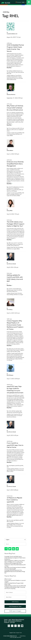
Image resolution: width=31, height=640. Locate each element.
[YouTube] (9, 626)
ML (9, 72)
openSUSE (21, 520)
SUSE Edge (21, 78)
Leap (14, 520)
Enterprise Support (10, 290)
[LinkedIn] (19, 626)
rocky (10, 521)
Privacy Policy (12, 637)
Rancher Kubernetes (10, 356)
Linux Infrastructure (13, 128)
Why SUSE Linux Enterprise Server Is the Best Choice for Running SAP (15, 568)
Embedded (9, 76)
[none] (15, 539)
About (5, 621)
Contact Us (6, 622)
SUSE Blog (6, 12)
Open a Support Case (17, 632)
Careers (6, 619)
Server (8, 294)
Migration (13, 465)
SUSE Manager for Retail (13, 358)
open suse (12, 412)
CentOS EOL (20, 243)
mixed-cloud (12, 351)
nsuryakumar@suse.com (12, 33)
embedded (14, 70)
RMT (10, 291)
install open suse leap (15, 411)
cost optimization (17, 348)
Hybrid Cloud (12, 350)
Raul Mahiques (10, 375)
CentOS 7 (15, 243)
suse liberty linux (16, 245)
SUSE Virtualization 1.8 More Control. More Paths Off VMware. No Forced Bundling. (15, 561)
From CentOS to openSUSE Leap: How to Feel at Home (15, 445)
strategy (18, 351)
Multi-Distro (17, 189)
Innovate (12, 192)
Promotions (20, 293)
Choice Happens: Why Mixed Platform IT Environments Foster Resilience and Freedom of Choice (15, 325)
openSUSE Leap (17, 412)
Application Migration (15, 468)
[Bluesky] (22, 626)
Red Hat (20, 290)
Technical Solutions (13, 195)
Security (16, 132)
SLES (21, 128)
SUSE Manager (14, 191)
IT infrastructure (10, 188)
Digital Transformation (19, 353)
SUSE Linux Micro (10, 471)
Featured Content (14, 293)
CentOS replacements (17, 288)
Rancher (22, 72)
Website (11, 135)
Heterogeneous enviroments (18, 187)
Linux (8, 72)
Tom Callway (9, 309)
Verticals (14, 79)
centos (10, 187)
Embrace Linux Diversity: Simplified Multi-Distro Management (15, 164)
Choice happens (9, 244)
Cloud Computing (14, 414)
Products (20, 76)
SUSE (10, 73)
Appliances (13, 75)
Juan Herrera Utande (11, 263)
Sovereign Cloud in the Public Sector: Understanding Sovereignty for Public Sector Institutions (15, 558)
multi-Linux (13, 72)
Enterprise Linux (19, 70)
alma (10, 520)
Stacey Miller (10, 210)
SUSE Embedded (10, 79)
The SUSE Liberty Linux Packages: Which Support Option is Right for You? (15, 224)
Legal (9, 619)
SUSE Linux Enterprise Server (18, 470)
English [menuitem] (7, 539)
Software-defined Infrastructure (12, 78)
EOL (12, 187)
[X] (15, 626)
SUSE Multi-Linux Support (11, 248)
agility (10, 348)
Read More (9, 67)
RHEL (8, 73)
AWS (9, 243)
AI (9, 70)
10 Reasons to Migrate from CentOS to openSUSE (14, 500)
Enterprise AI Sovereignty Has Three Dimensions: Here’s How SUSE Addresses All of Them (15, 565)
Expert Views (13, 247)
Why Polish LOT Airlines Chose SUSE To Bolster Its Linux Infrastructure (15, 108)
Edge (11, 70)
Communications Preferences (14, 621)
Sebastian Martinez (11, 94)
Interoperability (16, 354)
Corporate (12, 132)
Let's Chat (12, 622)
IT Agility (21, 350)
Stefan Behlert (10, 150)
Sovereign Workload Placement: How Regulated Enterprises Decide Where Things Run (15, 572)
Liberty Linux (15, 244)
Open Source (18, 72)
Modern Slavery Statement (18, 619)
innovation (17, 350)
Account (19, 2)
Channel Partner (18, 75)
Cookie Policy (18, 637)
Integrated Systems (14, 76)
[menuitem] (15, 539)
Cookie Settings (22, 635)
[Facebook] (12, 626)
